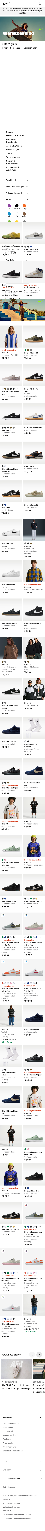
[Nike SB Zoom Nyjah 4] (11, 769)
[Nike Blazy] (11, 272)
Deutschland (10, 1487)
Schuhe (9, 132)
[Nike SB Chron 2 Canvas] (11, 530)
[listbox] (32, 48)
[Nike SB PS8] (11, 491)
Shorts (9, 153)
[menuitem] (7, 1499)
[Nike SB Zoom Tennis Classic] (11, 689)
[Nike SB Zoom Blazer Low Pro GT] (11, 453)
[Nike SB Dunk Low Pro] (11, 233)
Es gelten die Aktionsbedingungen (30, 10)
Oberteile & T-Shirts (15, 136)
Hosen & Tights (13, 150)
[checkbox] (9, 208)
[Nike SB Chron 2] (11, 414)
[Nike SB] (11, 337)
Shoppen (23, 13)
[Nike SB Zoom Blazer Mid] (11, 1097)
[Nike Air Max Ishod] (11, 885)
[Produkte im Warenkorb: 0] (40, 3)
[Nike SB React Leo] (11, 728)
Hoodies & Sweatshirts (11, 141)
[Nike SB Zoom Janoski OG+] (11, 375)
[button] (17, 180)
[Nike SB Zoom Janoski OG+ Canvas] (11, 846)
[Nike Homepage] (6, 3)
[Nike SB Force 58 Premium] (11, 571)
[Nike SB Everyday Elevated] (11, 1056)
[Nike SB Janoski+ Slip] (11, 609)
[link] (3, 915)
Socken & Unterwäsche (12, 162)
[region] (22, 215)
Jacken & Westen (14, 146)
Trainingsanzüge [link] (13, 157)
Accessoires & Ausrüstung (12, 168)
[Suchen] (35, 3)
